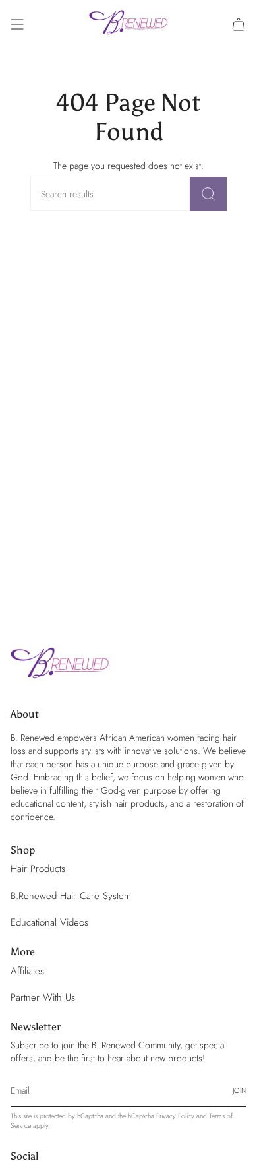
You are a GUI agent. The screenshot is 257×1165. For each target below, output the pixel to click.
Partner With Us (43, 997)
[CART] (238, 24)
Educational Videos (49, 922)
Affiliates (27, 971)
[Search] (208, 194)
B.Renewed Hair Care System (71, 896)
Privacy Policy (175, 1116)
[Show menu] (17, 24)
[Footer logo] (60, 666)
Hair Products (38, 869)
